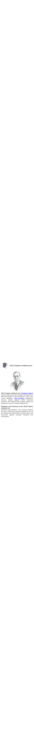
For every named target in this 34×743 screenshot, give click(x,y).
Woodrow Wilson (27, 393)
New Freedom (19, 398)
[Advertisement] (17, 5)
